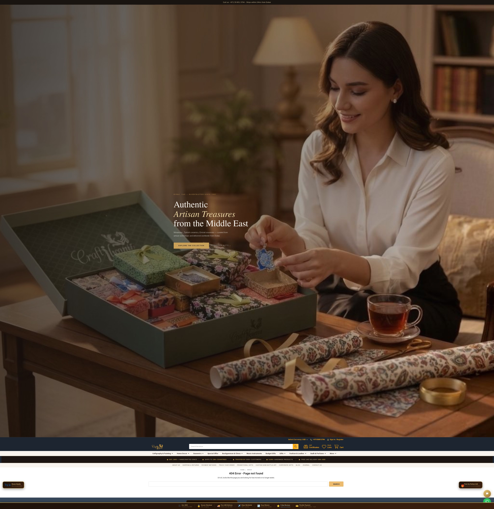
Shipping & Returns (191, 465)
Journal (306, 465)
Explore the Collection (191, 245)
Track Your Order (227, 465)
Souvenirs (197, 453)
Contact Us (317, 465)
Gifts (281, 453)
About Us (176, 465)
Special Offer (213, 453)
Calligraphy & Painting (161, 453)
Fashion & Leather (296, 453)
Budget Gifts (271, 453)
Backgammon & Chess (231, 453)
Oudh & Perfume (317, 453)
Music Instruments (254, 453)
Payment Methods (209, 465)
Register (340, 439)
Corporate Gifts (286, 465)
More (332, 453)
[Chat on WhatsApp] (487, 502)
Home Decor (182, 453)
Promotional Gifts (245, 465)
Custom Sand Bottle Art (266, 465)
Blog (298, 465)
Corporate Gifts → (221, 245)
